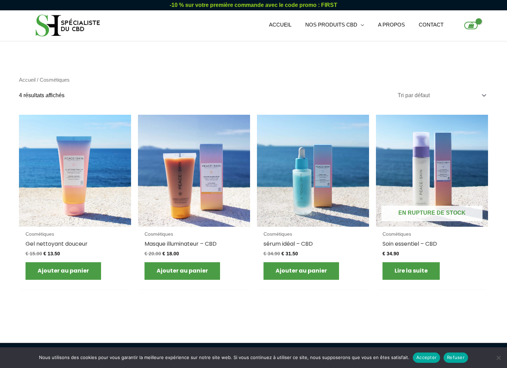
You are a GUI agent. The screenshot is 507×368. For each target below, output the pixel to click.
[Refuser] (498, 357)
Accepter (426, 357)
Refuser (456, 357)
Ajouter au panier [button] (63, 271)
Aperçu (75, 220)
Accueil (27, 80)
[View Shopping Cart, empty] (471, 25)
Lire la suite (411, 271)
